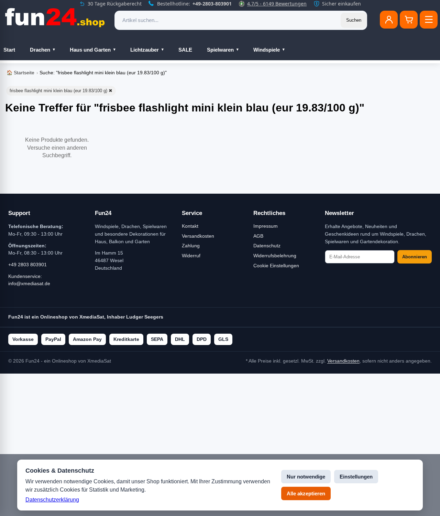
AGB (258, 236)
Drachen (40, 50)
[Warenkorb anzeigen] (409, 20)
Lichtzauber (144, 50)
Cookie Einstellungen (276, 265)
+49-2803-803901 (212, 3)
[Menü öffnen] (429, 20)
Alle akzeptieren (306, 493)
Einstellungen (356, 477)
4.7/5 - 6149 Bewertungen (277, 3)
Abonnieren (414, 256)
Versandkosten (198, 236)
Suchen (353, 20)
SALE (185, 50)
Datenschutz (266, 245)
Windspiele (266, 50)
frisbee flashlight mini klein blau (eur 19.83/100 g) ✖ (61, 90)
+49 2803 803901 (27, 264)
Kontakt (190, 226)
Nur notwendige (306, 477)
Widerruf (191, 255)
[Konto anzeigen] (389, 20)
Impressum (265, 226)
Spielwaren (220, 50)
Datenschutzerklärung (52, 500)
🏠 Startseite (20, 72)
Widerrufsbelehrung (274, 255)
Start (9, 50)
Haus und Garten (90, 50)
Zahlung (191, 245)
